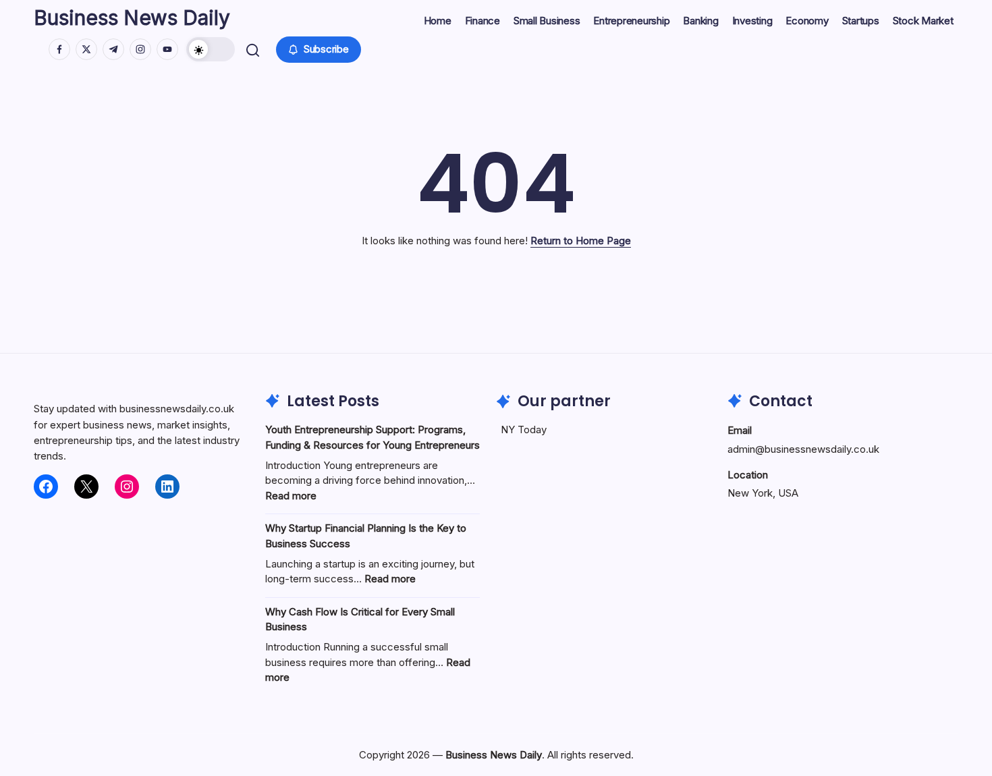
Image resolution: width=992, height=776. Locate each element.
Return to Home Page (580, 240)
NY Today (524, 429)
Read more (290, 495)
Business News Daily (132, 17)
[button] (210, 49)
